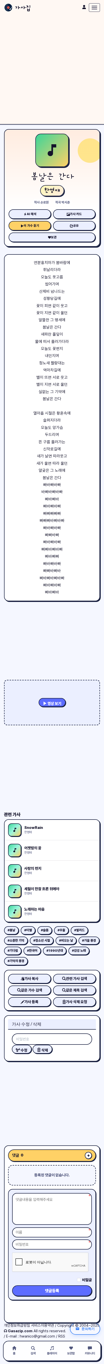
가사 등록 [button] (31, 1002)
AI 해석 (31, 214)
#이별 (28, 930)
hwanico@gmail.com (37, 1336)
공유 (76, 225)
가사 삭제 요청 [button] (76, 1002)
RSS (61, 1336)
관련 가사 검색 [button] (76, 978)
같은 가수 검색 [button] (31, 990)
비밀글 (87, 1280)
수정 (23, 1050)
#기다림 (13, 950)
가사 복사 (31, 978)
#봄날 (11, 930)
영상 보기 (54, 703)
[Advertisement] (52, 70)
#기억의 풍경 (16, 961)
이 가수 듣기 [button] (31, 225)
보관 (54, 237)
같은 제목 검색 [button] (76, 990)
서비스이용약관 (42, 1325)
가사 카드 (76, 214)
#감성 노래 (79, 950)
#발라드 (79, 930)
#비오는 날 (66, 940)
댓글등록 (52, 1290)
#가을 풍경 (89, 940)
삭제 (44, 1050)
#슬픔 (44, 930)
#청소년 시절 (41, 940)
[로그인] (84, 7)
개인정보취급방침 (17, 1325)
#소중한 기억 (16, 940)
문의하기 (88, 1329)
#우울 (61, 930)
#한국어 (32, 950)
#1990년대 (54, 950)
